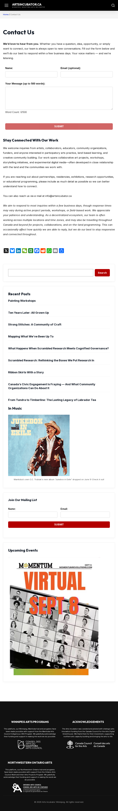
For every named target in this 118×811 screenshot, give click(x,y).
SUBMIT (59, 126)
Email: (64, 509)
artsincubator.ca (26, 4)
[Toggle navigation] (6, 5)
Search (102, 272)
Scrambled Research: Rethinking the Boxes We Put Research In (51, 360)
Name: (9, 68)
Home (6, 14)
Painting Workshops (22, 300)
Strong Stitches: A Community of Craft (34, 324)
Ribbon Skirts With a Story (26, 372)
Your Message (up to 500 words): (25, 83)
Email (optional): (71, 68)
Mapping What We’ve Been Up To (30, 336)
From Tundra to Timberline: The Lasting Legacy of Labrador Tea (52, 400)
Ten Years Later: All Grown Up (28, 312)
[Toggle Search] (113, 5)
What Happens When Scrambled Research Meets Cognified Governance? (58, 348)
